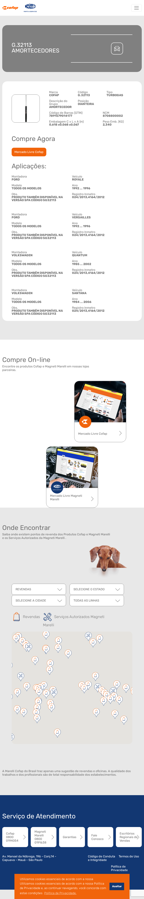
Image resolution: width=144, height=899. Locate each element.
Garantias (69, 837)
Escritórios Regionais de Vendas (129, 837)
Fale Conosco (97, 837)
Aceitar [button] (117, 886)
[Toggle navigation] (136, 8)
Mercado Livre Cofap (29, 152)
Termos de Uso (129, 856)
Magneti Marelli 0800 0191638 (40, 837)
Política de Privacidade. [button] (60, 893)
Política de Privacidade (119, 868)
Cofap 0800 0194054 (12, 837)
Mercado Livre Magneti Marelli (66, 497)
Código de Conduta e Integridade (101, 858)
